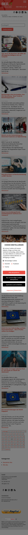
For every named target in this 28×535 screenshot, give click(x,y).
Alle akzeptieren (14, 272)
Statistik (7, 264)
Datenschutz (17, 290)
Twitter (7, 267)
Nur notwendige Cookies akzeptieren (14, 279)
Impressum (10, 290)
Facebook (16, 264)
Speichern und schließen (14, 285)
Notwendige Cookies (11, 260)
